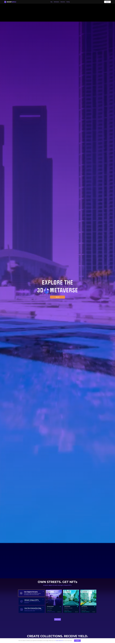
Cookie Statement (59, 640)
